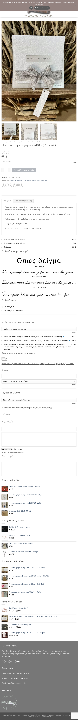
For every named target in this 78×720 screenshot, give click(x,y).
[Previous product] (7, 152)
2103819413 (15, 678)
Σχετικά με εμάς (68, 715)
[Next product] (3, 152)
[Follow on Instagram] (7, 661)
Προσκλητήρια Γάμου (28, 142)
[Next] (72, 71)
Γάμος (16, 142)
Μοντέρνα (42, 142)
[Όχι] (75, 6)
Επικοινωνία (46, 716)
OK (31, 8)
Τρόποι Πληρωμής (55, 715)
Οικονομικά (27, 180)
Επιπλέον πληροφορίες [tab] (23, 201)
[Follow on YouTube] (18, 661)
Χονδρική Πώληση (34, 716)
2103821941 (25, 678)
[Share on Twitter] (10, 185)
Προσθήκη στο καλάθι (24, 170)
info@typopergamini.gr (17, 683)
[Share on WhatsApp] (3, 185)
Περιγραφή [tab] (7, 201)
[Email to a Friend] (14, 185)
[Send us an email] (10, 661)
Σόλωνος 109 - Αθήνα (20, 674)
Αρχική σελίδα (7, 142)
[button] (4, 119)
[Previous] (5, 71)
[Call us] (14, 661)
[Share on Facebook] (7, 185)
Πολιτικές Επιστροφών (39, 715)
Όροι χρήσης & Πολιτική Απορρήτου (16, 715)
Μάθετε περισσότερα (42, 8)
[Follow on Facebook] (3, 661)
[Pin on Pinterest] (18, 185)
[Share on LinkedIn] (21, 185)
